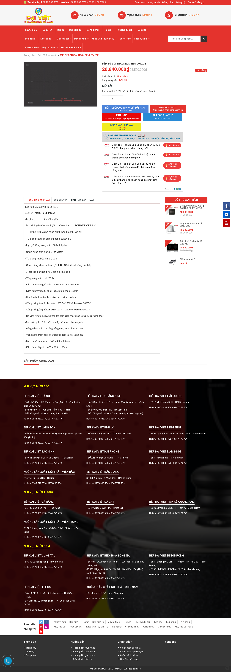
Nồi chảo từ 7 (187, 259)
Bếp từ (61, 30)
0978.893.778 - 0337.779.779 (47, 610)
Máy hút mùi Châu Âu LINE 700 (192, 224)
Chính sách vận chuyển (131, 651)
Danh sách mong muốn (147, 2)
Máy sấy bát (80, 38)
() (198, 2)
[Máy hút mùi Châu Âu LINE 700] (172, 229)
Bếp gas (142, 30)
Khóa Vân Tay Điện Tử (103, 38)
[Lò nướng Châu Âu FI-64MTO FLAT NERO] (172, 212)
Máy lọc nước (49, 47)
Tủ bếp (108, 30)
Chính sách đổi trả (129, 655)
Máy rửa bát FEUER (71, 47)
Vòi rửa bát (31, 47)
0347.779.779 (55, 418)
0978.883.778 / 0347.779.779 (47, 567)
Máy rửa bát (63, 38)
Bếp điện (47, 30)
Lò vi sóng (46, 38)
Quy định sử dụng (129, 659)
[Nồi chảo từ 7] (172, 262)
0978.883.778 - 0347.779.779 (172, 463)
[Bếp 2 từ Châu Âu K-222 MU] (172, 247)
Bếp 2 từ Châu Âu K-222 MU (191, 242)
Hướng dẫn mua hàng (84, 648)
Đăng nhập (168, 2)
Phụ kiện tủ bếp (125, 30)
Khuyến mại (31, 30)
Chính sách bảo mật (130, 648)
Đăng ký (180, 2)
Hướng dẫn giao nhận (84, 655)
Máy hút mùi (93, 30)
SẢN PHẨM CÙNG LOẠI (39, 360)
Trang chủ (31, 648)
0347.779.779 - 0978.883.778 (47, 483)
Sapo (138, 669)
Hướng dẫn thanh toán (84, 651)
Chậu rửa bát (141, 38)
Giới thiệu (30, 651)
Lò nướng (30, 38)
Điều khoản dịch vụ (82, 659)
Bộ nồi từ (124, 38)
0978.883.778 (50, 2)
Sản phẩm (31, 655)
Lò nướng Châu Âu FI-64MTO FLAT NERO (192, 207)
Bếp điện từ (75, 30)
